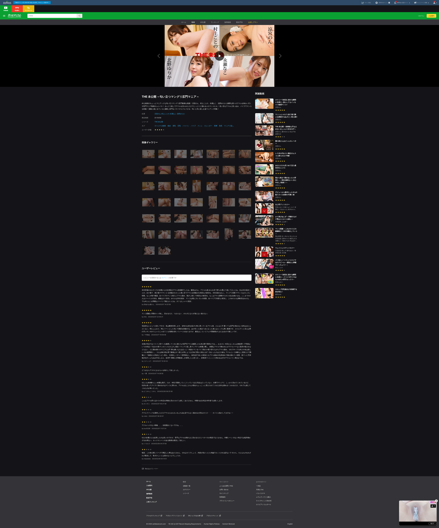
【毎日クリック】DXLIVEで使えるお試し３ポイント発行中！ (32, 2)
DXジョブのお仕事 (194, 516)
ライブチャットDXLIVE (264, 501)
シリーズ (186, 493)
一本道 (258, 486)
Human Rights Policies (212, 524)
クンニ (200, 126)
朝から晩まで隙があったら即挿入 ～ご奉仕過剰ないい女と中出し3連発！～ (285, 180)
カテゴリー (186, 489)
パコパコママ (260, 493)
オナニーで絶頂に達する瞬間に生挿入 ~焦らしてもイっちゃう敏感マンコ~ (285, 102)
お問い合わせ (224, 489)
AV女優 (202, 22)
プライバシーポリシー (227, 501)
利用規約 (222, 497)
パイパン (186, 126)
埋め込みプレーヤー (151, 469)
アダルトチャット (212, 516)
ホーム (183, 22)
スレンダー (208, 126)
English (290, 524)
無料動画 (227, 22)
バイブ (193, 126)
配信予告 (239, 22)
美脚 (215, 126)
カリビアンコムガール (263, 504)
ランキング (215, 22)
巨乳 (179, 126)
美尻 (220, 126)
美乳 (174, 126)
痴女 (169, 126)
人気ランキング (151, 502)
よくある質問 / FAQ (226, 486)
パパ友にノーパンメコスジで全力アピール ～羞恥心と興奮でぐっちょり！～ (285, 262)
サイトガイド (224, 482)
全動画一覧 (186, 486)
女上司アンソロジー (282, 204)
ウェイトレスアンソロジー (284, 248)
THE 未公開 (159, 122)
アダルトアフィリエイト (174, 516)
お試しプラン (253, 22)
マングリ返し (229, 126)
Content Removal (228, 524)
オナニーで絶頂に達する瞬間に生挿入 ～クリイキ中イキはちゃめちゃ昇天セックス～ (285, 277)
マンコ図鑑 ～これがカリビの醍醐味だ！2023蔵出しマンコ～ (286, 231)
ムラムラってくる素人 (263, 497)
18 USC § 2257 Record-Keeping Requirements (184, 524)
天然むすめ (260, 489)
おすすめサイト (261, 482)
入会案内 (431, 16)
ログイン (421, 16)
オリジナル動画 (160, 126)
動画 (193, 22)
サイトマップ (224, 493)
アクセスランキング (153, 516)
